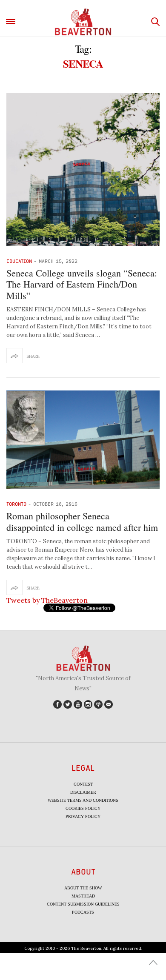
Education (19, 261)
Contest (83, 784)
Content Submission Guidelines (83, 904)
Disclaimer (83, 792)
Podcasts (83, 912)
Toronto (16, 504)
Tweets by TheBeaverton (47, 600)
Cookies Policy (83, 808)
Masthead (83, 896)
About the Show (83, 888)
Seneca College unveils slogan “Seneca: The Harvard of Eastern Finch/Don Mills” (81, 284)
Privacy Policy (83, 816)
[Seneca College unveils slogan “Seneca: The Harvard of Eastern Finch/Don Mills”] (83, 169)
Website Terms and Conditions (83, 800)
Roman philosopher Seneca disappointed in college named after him (82, 521)
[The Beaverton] (83, 22)
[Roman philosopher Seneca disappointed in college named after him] (83, 439)
